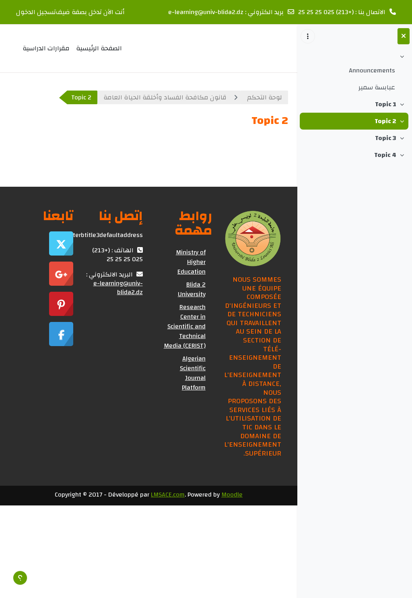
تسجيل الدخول (36, 12)
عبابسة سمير (376, 87)
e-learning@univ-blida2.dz (205, 12)
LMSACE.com (168, 495)
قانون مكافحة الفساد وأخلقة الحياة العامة (165, 97)
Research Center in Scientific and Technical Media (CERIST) (185, 326)
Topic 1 (385, 104)
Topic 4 (385, 155)
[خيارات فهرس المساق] (308, 36)
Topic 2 (385, 121)
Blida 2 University (192, 289)
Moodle (232, 495)
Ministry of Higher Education (191, 262)
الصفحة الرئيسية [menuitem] (99, 48)
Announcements (372, 70)
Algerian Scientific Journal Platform (193, 373)
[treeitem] (354, 73)
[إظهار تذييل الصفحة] (20, 578)
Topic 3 (385, 138)
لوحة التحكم (264, 97)
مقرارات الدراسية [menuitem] (46, 48)
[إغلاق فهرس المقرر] (403, 36)
